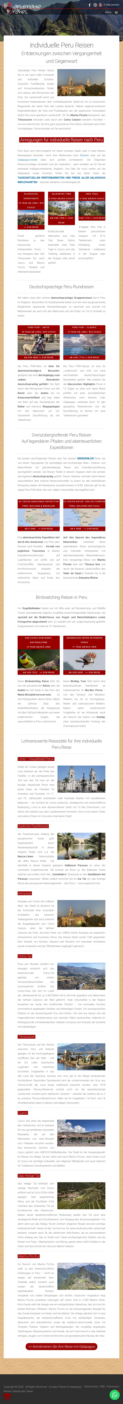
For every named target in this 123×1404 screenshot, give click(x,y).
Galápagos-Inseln (27, 159)
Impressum (113, 1386)
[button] (7, 1397)
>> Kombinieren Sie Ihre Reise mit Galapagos (61, 1347)
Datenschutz (91, 1386)
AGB (102, 1386)
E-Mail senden (111, 4)
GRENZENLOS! (85, 458)
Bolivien (84, 155)
